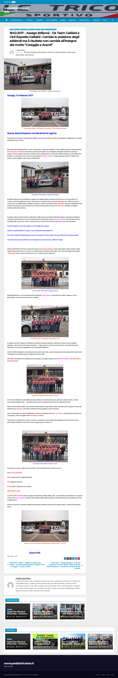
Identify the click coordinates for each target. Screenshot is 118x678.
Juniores (39, 20)
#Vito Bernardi (29, 55)
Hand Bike (72, 20)
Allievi (63, 639)
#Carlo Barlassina (31, 52)
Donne (63, 20)
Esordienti (17, 29)
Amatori (96, 20)
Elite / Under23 (51, 20)
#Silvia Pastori (20, 55)
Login (112, 674)
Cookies (103, 674)
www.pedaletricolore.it (19, 663)
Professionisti (16, 20)
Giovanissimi (24, 29)
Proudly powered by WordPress (12, 674)
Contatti (98, 674)
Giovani (29, 20)
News (43, 29)
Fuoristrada (84, 20)
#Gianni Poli (51, 52)
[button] (112, 20)
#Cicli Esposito (42, 52)
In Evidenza (31, 29)
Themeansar (35, 674)
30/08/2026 (94, 646)
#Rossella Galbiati (60, 52)
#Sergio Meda (71, 52)
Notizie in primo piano (51, 29)
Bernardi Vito (21, 50)
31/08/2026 (11, 646)
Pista (105, 20)
